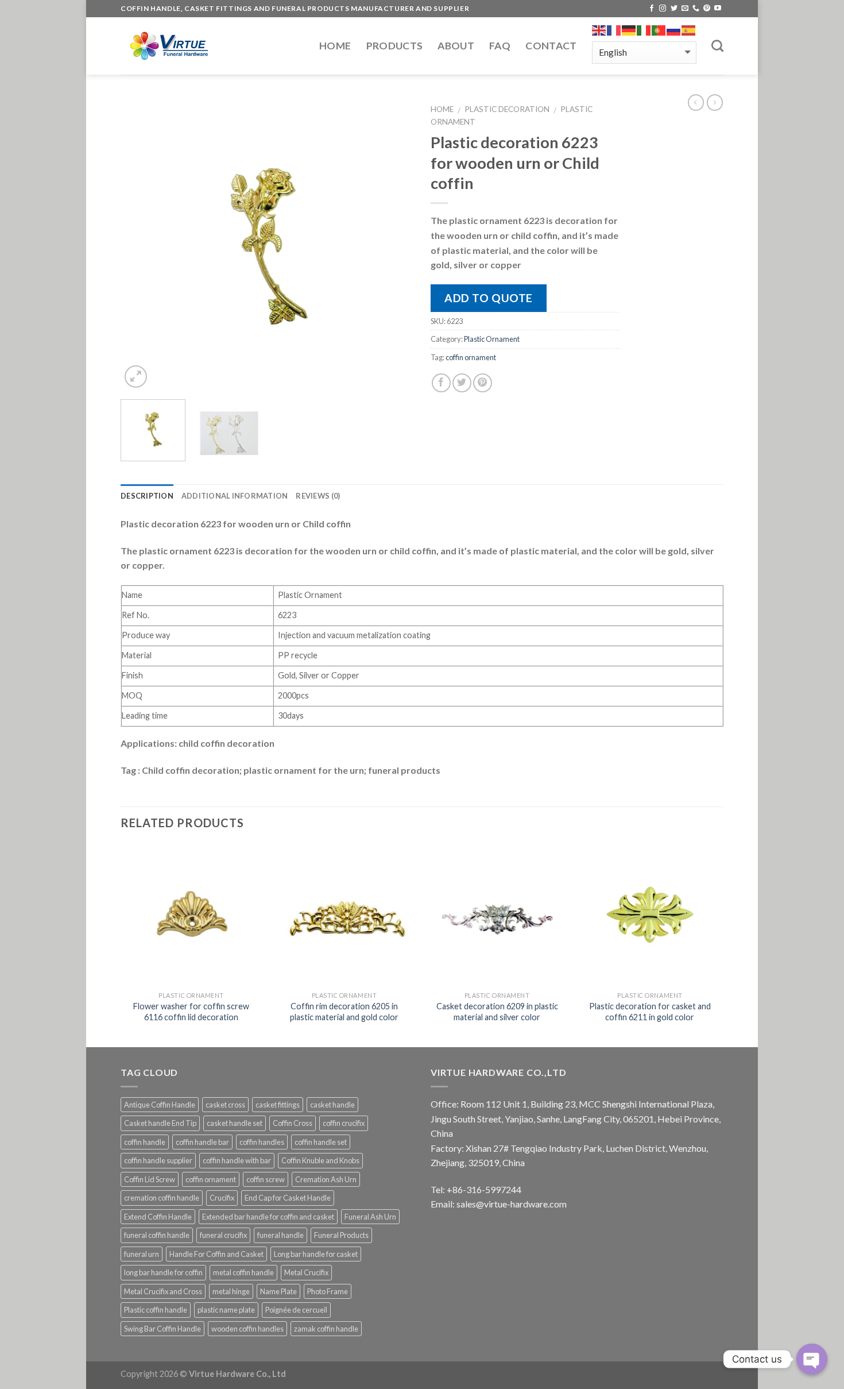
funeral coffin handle (156, 1235)
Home (335, 46)
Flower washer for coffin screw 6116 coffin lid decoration (191, 1011)
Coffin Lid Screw (149, 1179)
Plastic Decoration (506, 109)
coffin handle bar (202, 1142)
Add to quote (488, 297)
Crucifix (222, 1197)
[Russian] (674, 30)
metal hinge (231, 1291)
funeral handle (280, 1235)
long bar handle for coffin (163, 1272)
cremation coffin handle (161, 1197)
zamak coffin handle (326, 1328)
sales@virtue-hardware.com (511, 1203)
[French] (614, 30)
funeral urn (141, 1254)
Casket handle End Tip (160, 1123)
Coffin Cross (292, 1123)
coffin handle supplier (158, 1160)
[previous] (140, 244)
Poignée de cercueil (296, 1309)
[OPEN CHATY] (811, 1359)
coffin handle (144, 1142)
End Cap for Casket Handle (288, 1197)
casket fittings (277, 1104)
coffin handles (261, 1142)
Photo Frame (327, 1291)
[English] (599, 30)
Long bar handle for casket (316, 1254)
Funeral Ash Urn (370, 1216)
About (456, 46)
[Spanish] (689, 30)
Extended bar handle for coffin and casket (268, 1216)
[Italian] (644, 30)
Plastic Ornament (492, 339)
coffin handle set (321, 1142)
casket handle (332, 1104)
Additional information (234, 495)
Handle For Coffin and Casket (216, 1254)
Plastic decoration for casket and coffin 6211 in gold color (650, 1011)
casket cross (225, 1104)
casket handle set (234, 1123)
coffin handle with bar (237, 1160)
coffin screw (265, 1179)
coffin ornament (471, 357)
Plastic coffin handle (155, 1309)
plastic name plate (226, 1309)
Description (147, 495)
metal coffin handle (243, 1272)
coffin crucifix (344, 1123)
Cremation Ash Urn (326, 1179)
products (394, 46)
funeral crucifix (223, 1235)
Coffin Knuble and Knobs (320, 1160)
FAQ (499, 46)
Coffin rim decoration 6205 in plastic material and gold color (344, 1011)
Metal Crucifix (306, 1272)
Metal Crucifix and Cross (163, 1291)
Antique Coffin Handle (159, 1104)
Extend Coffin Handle (158, 1216)
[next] (393, 244)
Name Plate (278, 1291)
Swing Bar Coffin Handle (162, 1328)
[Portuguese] (659, 30)
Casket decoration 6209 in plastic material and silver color (497, 1011)
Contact (550, 46)
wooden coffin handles (247, 1328)
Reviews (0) (318, 495)
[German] (629, 30)
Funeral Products (341, 1235)
